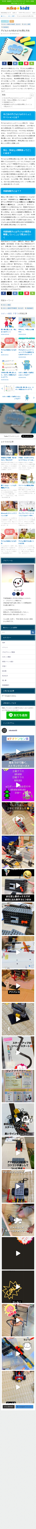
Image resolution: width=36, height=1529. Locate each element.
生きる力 (5, 675)
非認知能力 (6, 27)
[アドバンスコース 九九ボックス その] (18, 919)
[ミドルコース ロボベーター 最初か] (18, 1253)
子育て (11, 21)
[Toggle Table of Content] (30, 95)
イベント (5, 647)
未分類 (4, 671)
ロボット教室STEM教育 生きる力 (11, 24)
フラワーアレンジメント (25, 12)
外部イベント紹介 (7, 661)
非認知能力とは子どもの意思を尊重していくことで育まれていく (18, 105)
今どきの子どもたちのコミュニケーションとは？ (18, 98)
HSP (3, 642)
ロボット (14, 12)
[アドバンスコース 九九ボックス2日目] (18, 885)
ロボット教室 (5, 21)
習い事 (4, 680)
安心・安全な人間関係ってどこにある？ (15, 100)
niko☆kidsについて (6, 12)
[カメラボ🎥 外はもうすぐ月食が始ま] (18, 1019)
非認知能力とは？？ (9, 102)
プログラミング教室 (8, 652)
